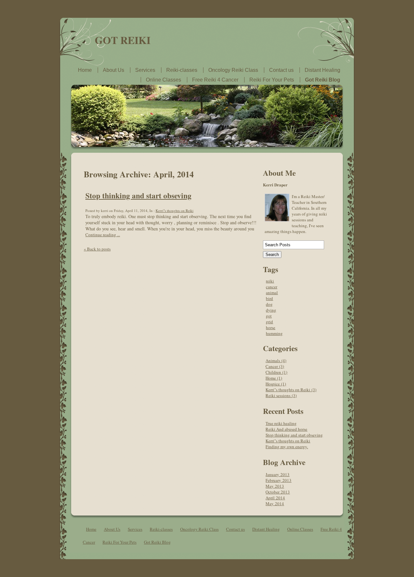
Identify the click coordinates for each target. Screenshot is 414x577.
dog (269, 304)
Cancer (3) (275, 366)
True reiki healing (281, 423)
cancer (271, 287)
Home (85, 70)
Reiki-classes (181, 70)
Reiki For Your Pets (271, 80)
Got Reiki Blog (322, 80)
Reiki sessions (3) (281, 395)
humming (274, 333)
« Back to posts (97, 249)
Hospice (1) (276, 384)
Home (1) (274, 378)
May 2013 (275, 486)
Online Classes (163, 80)
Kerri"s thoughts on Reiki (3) (291, 390)
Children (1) (276, 372)
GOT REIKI (122, 40)
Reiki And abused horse (286, 429)
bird (269, 298)
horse (270, 327)
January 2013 (277, 474)
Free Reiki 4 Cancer (215, 80)
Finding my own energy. (287, 446)
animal (272, 292)
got (269, 316)
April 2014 (275, 498)
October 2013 (278, 492)
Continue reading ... (102, 235)
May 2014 (275, 503)
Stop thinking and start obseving (138, 195)
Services (145, 70)
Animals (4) (276, 360)
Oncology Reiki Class (233, 70)
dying (271, 310)
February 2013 (278, 480)
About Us (113, 70)
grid (269, 322)
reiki (270, 281)
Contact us (281, 70)
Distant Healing (322, 70)
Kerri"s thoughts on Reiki (174, 210)
